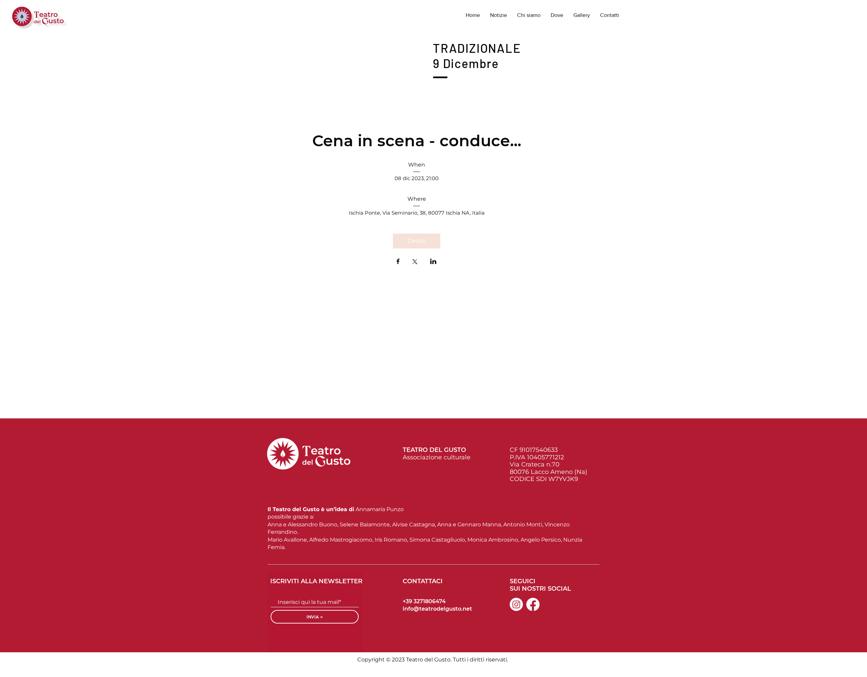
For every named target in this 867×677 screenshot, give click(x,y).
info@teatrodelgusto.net (437, 609)
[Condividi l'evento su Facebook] (398, 262)
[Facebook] (533, 604)
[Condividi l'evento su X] (415, 262)
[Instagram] (516, 604)
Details (416, 241)
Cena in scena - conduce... (416, 140)
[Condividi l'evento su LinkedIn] (433, 262)
